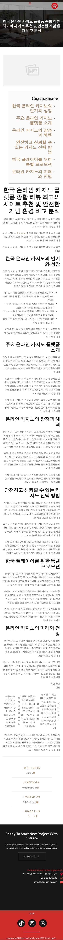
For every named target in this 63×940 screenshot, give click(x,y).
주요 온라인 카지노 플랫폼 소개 (34, 120)
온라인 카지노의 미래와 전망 (32, 174)
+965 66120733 (48, 877)
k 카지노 (21, 233)
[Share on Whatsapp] (29, 816)
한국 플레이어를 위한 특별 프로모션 (32, 161)
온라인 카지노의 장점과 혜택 (32, 132)
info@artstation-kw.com (45, 882)
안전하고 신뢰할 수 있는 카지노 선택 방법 (33, 147)
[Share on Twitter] (34, 816)
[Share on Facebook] (37, 816)
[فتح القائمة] (30, 3)
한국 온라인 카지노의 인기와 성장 (32, 108)
